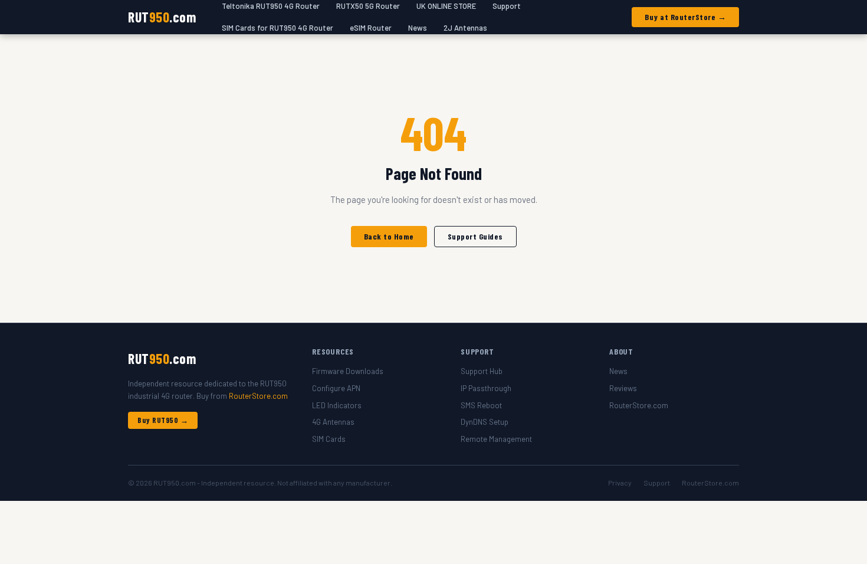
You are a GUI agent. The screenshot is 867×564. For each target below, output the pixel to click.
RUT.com (162, 16)
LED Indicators (337, 405)
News (417, 27)
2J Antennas (465, 27)
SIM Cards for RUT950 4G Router (277, 27)
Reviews (623, 388)
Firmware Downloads (347, 371)
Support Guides (475, 236)
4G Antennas (333, 422)
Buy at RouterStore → (685, 17)
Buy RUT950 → (162, 420)
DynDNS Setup (484, 422)
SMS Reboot (481, 405)
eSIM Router (371, 27)
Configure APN (336, 388)
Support (656, 482)
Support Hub (482, 371)
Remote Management (496, 439)
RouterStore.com (258, 396)
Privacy (620, 482)
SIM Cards (329, 439)
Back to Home (389, 236)
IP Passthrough (486, 388)
